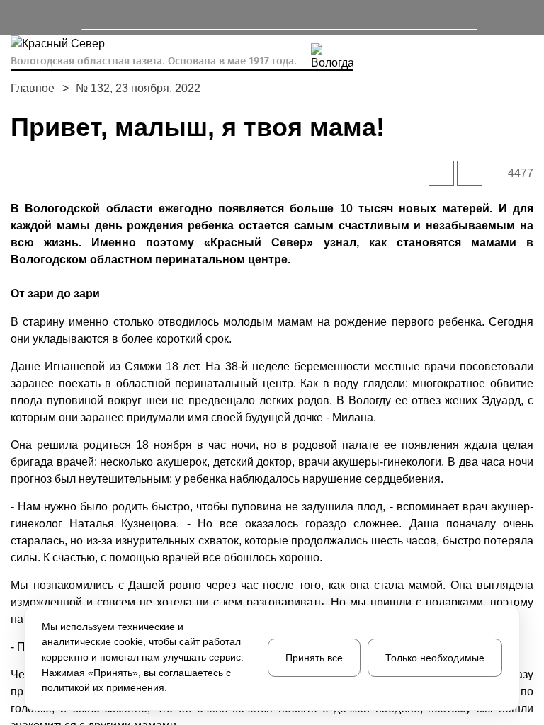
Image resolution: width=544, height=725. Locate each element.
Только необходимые (434, 657)
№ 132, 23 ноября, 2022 (138, 88)
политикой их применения (103, 687)
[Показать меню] (17, 17)
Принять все (314, 657)
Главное (33, 88)
